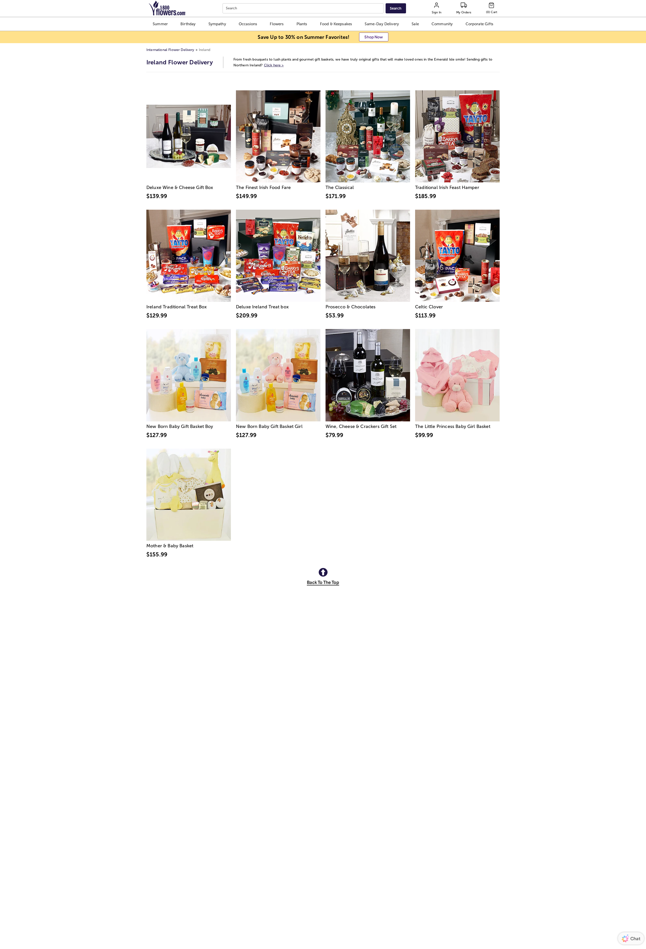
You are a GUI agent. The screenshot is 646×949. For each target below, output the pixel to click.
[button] (160, 24)
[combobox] (304, 8)
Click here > (274, 65)
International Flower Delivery (170, 50)
